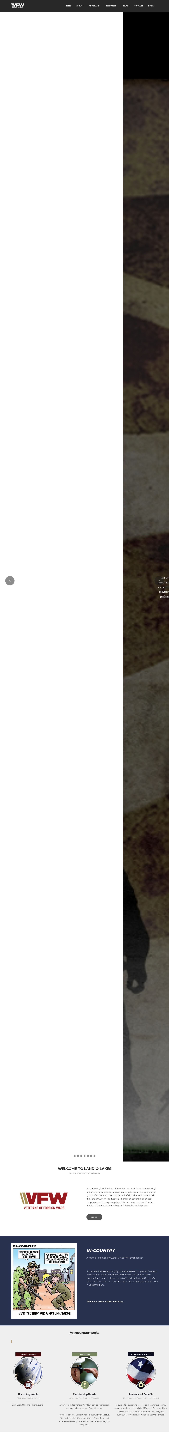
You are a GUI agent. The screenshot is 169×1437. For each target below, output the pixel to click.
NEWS (125, 6)
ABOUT (79, 6)
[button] (10, 580)
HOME (68, 6)
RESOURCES (111, 6)
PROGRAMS (94, 6)
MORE (94, 1217)
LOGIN (151, 6)
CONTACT (138, 6)
